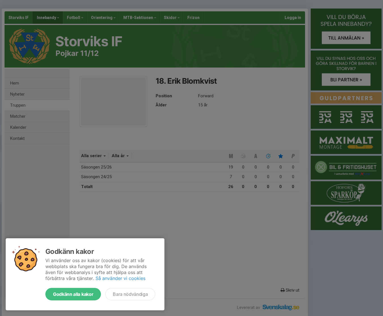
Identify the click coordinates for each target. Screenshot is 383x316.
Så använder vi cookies (120, 278)
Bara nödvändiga (130, 294)
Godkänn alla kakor (73, 294)
